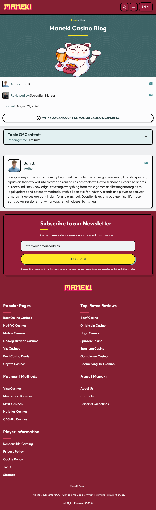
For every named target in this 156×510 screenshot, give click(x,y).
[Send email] (146, 163)
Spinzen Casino (91, 341)
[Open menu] (134, 7)
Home (74, 19)
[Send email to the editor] (151, 83)
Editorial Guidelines (94, 404)
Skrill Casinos (13, 404)
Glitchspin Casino (93, 325)
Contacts (87, 396)
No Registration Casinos (20, 341)
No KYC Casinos (14, 325)
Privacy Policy (13, 451)
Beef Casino (89, 318)
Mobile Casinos (14, 333)
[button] (78, 137)
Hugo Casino (89, 333)
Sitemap (9, 474)
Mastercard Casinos (17, 396)
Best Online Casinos (17, 318)
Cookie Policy (13, 459)
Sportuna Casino (92, 348)
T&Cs (7, 467)
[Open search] (124, 7)
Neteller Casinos (15, 411)
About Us (86, 388)
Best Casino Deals (16, 356)
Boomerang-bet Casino (97, 364)
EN (143, 7)
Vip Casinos (11, 348)
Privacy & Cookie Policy (124, 269)
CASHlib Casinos (15, 419)
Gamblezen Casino (94, 356)
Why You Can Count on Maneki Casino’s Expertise (81, 118)
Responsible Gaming (18, 444)
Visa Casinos (12, 388)
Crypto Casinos (14, 364)
